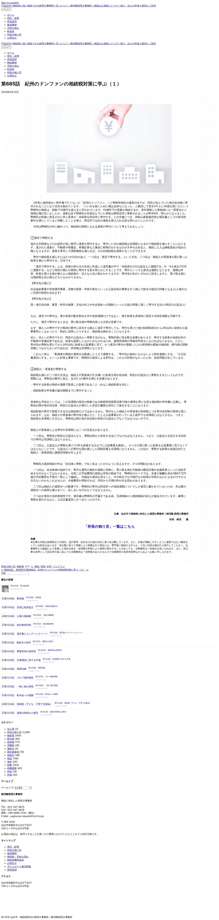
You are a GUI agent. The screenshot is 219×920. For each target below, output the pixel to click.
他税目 (10, 755)
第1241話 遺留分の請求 (43, 641)
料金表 (10, 31)
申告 (9, 771)
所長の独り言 (14, 34)
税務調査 (12, 768)
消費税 (10, 745)
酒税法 (10, 748)
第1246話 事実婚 (33, 597)
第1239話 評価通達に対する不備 (56, 659)
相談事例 (12, 24)
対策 (43, 566)
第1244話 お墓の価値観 (43, 615)
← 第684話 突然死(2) (13, 569)
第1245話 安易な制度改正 (47, 606)
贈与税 (10, 738)
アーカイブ (7, 787)
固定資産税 (13, 751)
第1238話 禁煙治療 (36, 668)
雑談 (9, 758)
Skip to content (10, 2)
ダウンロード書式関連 (19, 866)
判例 (9, 774)
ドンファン (59, 566)
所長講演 (12, 21)
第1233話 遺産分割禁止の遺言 (53, 712)
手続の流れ (13, 28)
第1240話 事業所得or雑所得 (50, 650)
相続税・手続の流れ (18, 856)
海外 (9, 761)
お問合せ (12, 37)
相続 (37, 566)
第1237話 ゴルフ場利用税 (46, 676)
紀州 (49, 566)
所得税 (10, 742)
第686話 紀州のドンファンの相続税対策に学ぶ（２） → (57, 569)
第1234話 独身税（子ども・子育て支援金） (73, 703)
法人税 (10, 728)
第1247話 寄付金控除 (20, 586)
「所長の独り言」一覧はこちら (109, 526)
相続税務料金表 (15, 859)
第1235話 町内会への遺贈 (47, 694)
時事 (9, 764)
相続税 (20, 566)
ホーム (10, 14)
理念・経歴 (13, 18)
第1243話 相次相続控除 (43, 624)
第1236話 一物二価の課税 (47, 685)
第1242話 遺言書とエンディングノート (66, 632)
